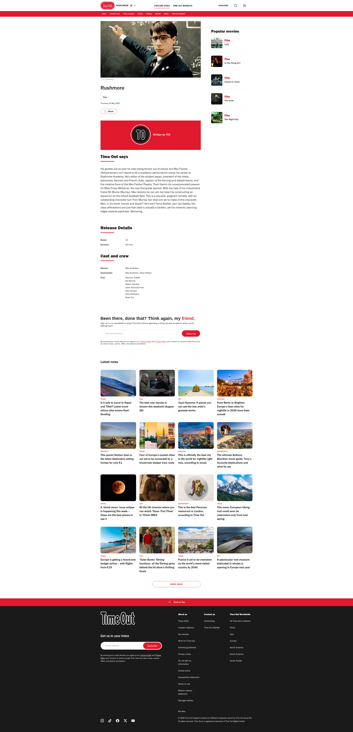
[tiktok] (110, 720)
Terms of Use (146, 342)
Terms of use (184, 684)
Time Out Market (178, 14)
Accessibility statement (188, 678)
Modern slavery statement (185, 692)
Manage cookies (185, 701)
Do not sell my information (184, 662)
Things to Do (114, 14)
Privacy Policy (160, 342)
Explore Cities (162, 6)
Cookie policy (184, 671)
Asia (232, 634)
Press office (183, 621)
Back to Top (179, 602)
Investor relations (186, 628)
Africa (232, 628)
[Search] (235, 5)
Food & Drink (128, 14)
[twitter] (125, 720)
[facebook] (117, 720)
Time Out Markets (182, 6)
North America (236, 648)
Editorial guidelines (187, 648)
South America (236, 654)
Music (166, 14)
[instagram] (102, 720)
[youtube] (133, 720)
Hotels (149, 14)
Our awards (183, 634)
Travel (140, 14)
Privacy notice (184, 654)
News (104, 14)
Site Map (181, 712)
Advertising (209, 621)
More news (176, 584)
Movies (158, 14)
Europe (233, 641)
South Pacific (236, 661)
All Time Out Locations (240, 621)
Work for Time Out (186, 641)
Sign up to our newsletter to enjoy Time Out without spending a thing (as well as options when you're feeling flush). (147, 324)
